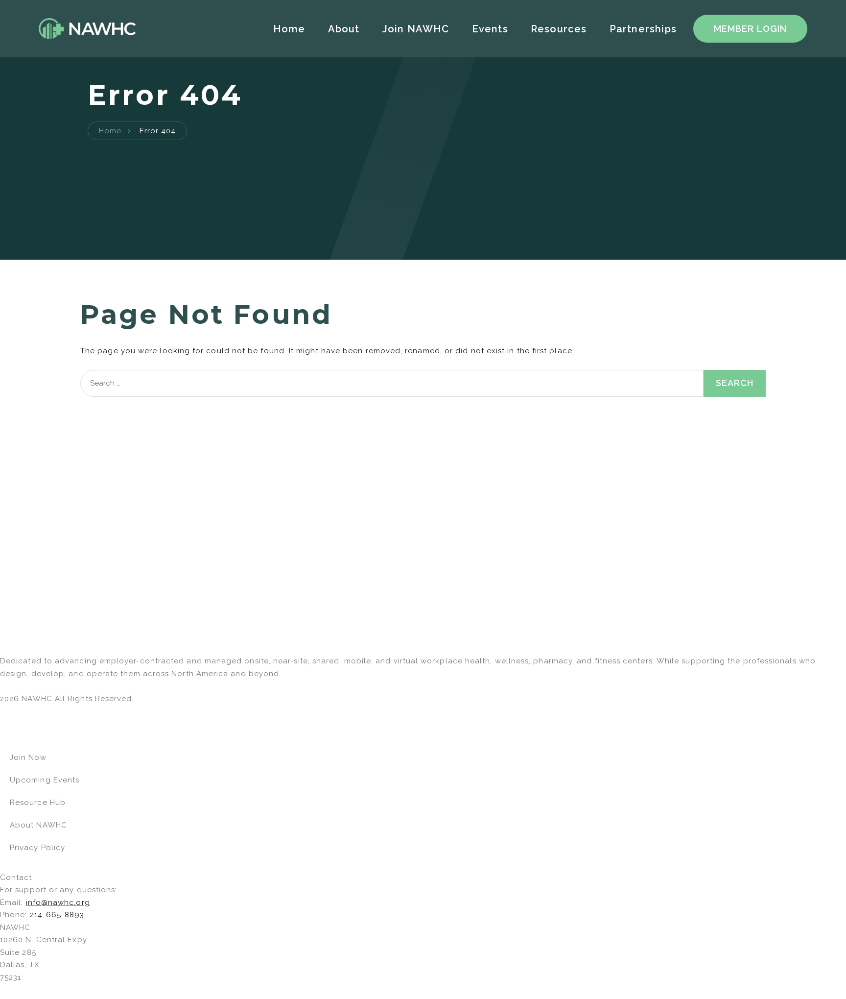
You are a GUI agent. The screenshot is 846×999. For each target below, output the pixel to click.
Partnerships (643, 29)
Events (490, 29)
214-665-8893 (57, 914)
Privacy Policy (37, 847)
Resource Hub (38, 802)
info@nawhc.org (58, 902)
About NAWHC (38, 825)
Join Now (28, 757)
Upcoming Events (44, 780)
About (344, 29)
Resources (559, 29)
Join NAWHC (415, 29)
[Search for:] (392, 383)
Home (289, 29)
